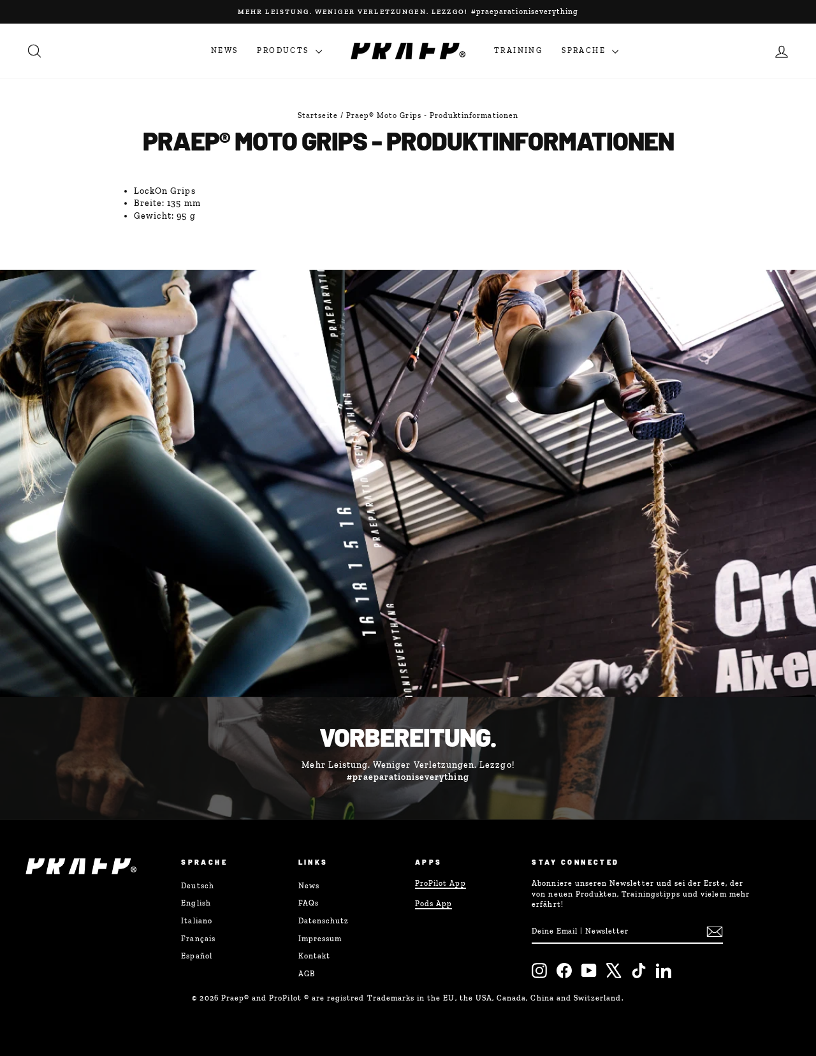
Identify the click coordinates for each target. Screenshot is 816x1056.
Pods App (433, 903)
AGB (306, 973)
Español (196, 955)
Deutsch (197, 885)
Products (284, 50)
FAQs (308, 902)
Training (518, 50)
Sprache (585, 50)
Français (198, 938)
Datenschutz (323, 920)
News (224, 50)
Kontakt (314, 955)
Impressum (320, 938)
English (195, 902)
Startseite (318, 115)
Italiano (196, 920)
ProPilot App (440, 883)
